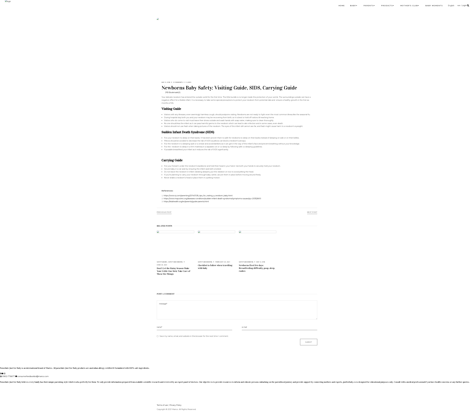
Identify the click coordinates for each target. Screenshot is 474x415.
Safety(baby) (162, 262)
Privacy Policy (175, 405)
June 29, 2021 (162, 265)
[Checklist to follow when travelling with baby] (216, 243)
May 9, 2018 (166, 82)
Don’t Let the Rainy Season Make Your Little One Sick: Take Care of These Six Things (173, 271)
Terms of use (162, 405)
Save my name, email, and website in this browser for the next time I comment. (194, 336)
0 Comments (178, 82)
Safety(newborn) (175, 262)
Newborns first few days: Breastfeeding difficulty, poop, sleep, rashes (257, 268)
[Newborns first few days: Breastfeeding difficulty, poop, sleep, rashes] (257, 243)
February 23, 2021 (222, 262)
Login (464, 5)
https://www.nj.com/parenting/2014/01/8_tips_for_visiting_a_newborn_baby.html (198, 195)
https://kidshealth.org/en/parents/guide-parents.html (186, 201)
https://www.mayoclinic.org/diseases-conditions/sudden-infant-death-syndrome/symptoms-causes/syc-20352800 (212, 198)
